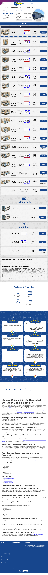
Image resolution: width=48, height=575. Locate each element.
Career (2, 548)
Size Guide (14, 551)
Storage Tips (15, 548)
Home (15, 0)
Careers (32, 0)
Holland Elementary (8, 481)
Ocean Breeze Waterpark (29, 412)
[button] (20, 1)
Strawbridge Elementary (9, 478)
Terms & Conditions (5, 559)
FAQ (13, 545)
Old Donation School (8, 479)
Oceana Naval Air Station (40, 410)
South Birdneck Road (22, 410)
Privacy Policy (4, 556)
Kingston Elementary (8, 482)
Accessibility (4, 562)
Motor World (19, 412)
